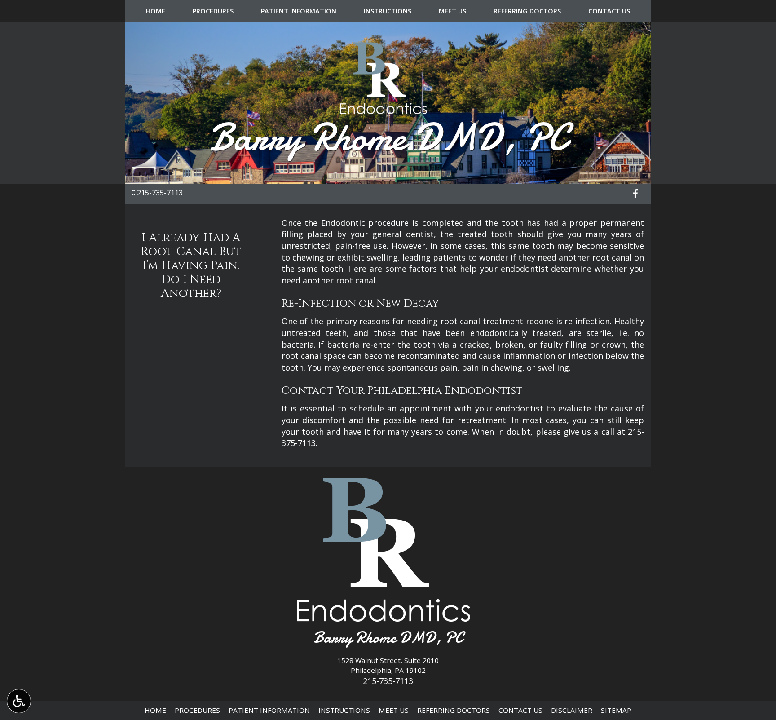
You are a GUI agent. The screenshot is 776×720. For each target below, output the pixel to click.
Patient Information (298, 11)
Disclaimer (571, 710)
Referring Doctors (527, 11)
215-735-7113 (160, 193)
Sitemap (616, 710)
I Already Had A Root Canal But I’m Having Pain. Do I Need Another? (191, 266)
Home (155, 11)
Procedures (213, 11)
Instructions (387, 11)
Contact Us (609, 11)
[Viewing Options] (19, 701)
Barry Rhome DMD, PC (388, 137)
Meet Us (452, 11)
